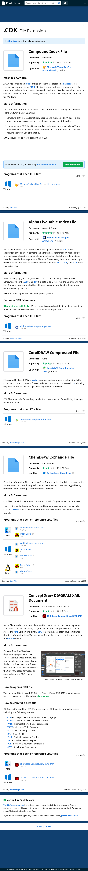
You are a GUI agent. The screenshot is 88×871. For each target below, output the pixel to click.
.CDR (73, 383)
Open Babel (25, 533)
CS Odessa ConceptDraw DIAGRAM (64, 616)
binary (10, 638)
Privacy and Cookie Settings (59, 869)
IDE (64, 249)
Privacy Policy (44, 869)
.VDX (9, 730)
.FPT (36, 281)
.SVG (9, 740)
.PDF (9, 743)
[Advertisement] (44, 14)
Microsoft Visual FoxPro (59, 67)
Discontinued (49, 70)
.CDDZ (10, 720)
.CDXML (15, 509)
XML (16, 631)
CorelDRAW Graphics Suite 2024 (35, 419)
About (72, 869)
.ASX (75, 262)
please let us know (69, 815)
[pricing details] (83, 175)
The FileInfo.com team (13, 805)
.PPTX (9, 723)
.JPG (9, 733)
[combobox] (43, 3)
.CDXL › (49, 826)
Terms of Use (33, 869)
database (68, 83)
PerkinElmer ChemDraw (59, 473)
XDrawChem (26, 555)
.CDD (39, 631)
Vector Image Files (17, 443)
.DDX (59, 262)
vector (35, 380)
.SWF (9, 747)
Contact (78, 869)
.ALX (65, 262)
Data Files (13, 208)
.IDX (33, 87)
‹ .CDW (39, 826)
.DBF (26, 281)
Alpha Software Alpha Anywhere (35, 326)
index (28, 83)
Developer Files (16, 338)
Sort (78, 176)
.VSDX (10, 727)
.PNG (9, 737)
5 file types (13, 41)
